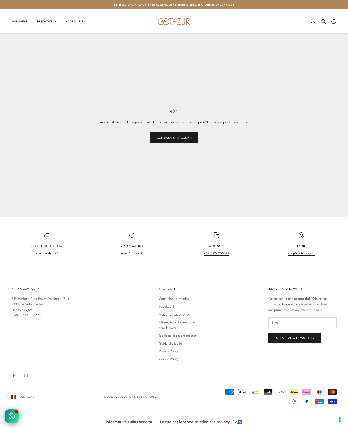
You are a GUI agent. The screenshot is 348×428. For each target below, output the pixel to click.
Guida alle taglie (170, 343)
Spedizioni (166, 306)
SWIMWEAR (19, 21)
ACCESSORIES (75, 21)
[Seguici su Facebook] (13, 375)
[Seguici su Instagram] (26, 375)
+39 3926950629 (216, 253)
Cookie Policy (168, 359)
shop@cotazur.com (301, 253)
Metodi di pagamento (174, 314)
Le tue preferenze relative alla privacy (195, 421)
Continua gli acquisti (174, 137)
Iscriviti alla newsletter (294, 338)
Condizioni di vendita (174, 298)
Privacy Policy (168, 351)
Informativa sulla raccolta (129, 421)
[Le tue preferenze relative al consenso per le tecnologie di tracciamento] (339, 419)
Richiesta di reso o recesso (178, 335)
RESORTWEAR (46, 21)
